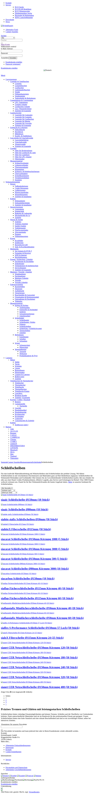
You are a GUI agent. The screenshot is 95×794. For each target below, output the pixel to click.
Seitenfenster (19, 264)
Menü (3, 75)
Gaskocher (19, 419)
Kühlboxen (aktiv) (21, 425)
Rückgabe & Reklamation (24, 15)
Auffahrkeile (19, 291)
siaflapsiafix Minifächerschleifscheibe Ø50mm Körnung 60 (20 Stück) (42, 617)
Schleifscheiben (25, 326)
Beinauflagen (20, 370)
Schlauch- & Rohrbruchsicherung (27, 171)
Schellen (22, 339)
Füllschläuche (20, 130)
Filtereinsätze (19, 159)
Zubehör (18, 218)
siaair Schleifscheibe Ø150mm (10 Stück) (25, 499)
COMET (13, 442)
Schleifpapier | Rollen (27, 322)
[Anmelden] (2, 729)
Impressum (10, 748)
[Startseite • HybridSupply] (7, 26)
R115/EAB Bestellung (23, 9)
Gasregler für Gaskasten (23, 115)
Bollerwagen (19, 377)
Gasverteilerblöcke (21, 140)
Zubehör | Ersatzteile (22, 398)
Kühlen (13, 199)
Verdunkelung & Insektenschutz (26, 266)
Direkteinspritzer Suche (23, 13)
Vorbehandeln (24, 308)
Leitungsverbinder (21, 165)
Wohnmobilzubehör (13, 182)
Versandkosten (34, 792)
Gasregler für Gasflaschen (24, 119)
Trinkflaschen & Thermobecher (21, 381)
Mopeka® (14, 450)
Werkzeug (23, 354)
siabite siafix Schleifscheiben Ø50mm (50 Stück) (29, 519)
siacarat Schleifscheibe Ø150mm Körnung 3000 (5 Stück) (35, 548)
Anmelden (13, 58)
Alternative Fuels (12, 30)
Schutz (17, 343)
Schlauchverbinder (21, 163)
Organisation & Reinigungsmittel (27, 297)
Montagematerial (16, 161)
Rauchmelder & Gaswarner (25, 295)
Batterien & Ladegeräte (23, 213)
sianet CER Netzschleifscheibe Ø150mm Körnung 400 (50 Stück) (39, 687)
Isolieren (22, 312)
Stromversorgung (16, 207)
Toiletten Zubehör (21, 224)
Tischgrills (23, 406)
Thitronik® (14, 458)
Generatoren (19, 209)
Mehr (70, 482)
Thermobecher (20, 385)
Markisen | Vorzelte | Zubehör (21, 272)
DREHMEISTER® (17, 446)
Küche (12, 238)
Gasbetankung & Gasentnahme (21, 100)
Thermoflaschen (21, 389)
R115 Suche (19, 7)
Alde (12, 429)
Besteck (18, 402)
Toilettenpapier (20, 228)
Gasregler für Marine (22, 121)
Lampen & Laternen (22, 375)
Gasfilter (13, 148)
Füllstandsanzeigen (22, 94)
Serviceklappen (20, 268)
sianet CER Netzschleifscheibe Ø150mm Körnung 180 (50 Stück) (39, 657)
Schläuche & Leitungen (18, 128)
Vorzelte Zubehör (21, 282)
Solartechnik (19, 211)
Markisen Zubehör (21, 278)
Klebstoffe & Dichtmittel (28, 310)
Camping (9, 358)
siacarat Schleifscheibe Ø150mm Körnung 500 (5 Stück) (34, 558)
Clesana (13, 439)
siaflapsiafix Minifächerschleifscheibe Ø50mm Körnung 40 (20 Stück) (42, 608)
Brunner (13, 433)
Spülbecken (19, 243)
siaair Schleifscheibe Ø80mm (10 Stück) (24, 509)
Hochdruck (19, 132)
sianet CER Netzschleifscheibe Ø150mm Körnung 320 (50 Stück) (39, 677)
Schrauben (23, 341)
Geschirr (18, 408)
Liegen (17, 368)
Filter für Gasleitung (22, 155)
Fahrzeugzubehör (16, 285)
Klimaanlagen (20, 201)
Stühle (17, 362)
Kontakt (8, 3)
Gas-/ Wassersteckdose (23, 109)
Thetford (13, 456)
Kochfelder (19, 241)
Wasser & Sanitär (16, 220)
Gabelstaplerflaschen (22, 90)
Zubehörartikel (24, 316)
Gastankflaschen (21, 86)
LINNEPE (14, 448)
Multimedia (14, 249)
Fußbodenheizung (21, 186)
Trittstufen (18, 301)
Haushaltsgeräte (20, 412)
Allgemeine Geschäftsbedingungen (18, 770)
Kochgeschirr (20, 414)
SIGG (12, 452)
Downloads (10, 20)
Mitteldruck (19, 134)
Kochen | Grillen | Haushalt (20, 400)
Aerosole (22, 352)
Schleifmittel (19, 318)
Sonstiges (18, 180)
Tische (17, 364)
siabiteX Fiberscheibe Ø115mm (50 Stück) (26, 529)
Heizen (12, 184)
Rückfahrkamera (21, 257)
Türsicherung (20, 293)
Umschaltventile (21, 142)
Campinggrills (20, 404)
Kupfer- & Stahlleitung (23, 136)
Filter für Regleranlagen (23, 151)
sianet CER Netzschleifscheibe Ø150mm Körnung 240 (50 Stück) (39, 667)
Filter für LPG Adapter (23, 157)
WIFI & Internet (21, 255)
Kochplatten (19, 416)
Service (8, 5)
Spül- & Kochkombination (24, 247)
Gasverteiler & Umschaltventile (21, 138)
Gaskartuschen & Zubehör (24, 421)
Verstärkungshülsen (22, 178)
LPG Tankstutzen (21, 102)
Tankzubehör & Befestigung (25, 98)
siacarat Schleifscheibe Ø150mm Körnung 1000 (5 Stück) (35, 539)
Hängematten (20, 372)
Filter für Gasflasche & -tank (25, 153)
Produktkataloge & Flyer (28, 356)
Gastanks (18, 84)
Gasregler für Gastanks (23, 117)
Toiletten (18, 222)
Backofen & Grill (21, 245)
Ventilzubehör (20, 96)
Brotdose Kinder (21, 395)
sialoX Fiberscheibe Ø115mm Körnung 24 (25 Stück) (32, 637)
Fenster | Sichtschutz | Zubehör (21, 259)
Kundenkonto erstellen (14, 62)
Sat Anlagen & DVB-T (23, 251)
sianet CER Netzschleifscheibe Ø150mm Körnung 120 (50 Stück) (39, 647)
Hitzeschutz (23, 347)
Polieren (22, 324)
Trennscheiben (24, 331)
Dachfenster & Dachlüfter (24, 261)
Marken (8, 427)
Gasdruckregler (15, 113)
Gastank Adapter (21, 104)
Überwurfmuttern (21, 174)
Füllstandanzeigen (21, 236)
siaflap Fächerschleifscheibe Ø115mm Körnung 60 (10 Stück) (37, 598)
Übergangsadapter (21, 167)
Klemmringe (19, 169)
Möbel (12, 360)
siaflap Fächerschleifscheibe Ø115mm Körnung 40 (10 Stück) (37, 588)
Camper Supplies (12, 32)
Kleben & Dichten (21, 305)
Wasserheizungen (21, 195)
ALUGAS (14, 431)
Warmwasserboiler (21, 192)
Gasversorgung (11, 79)
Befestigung (19, 335)
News (8, 22)
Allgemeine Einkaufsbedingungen (18, 745)
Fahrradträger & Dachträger (25, 299)
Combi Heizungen (21, 188)
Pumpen (18, 234)
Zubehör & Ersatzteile (23, 111)
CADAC (13, 435)
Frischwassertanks (21, 230)
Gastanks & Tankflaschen (19, 81)
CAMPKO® (15, 437)
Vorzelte (18, 280)
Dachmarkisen (20, 276)
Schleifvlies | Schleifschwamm (30, 328)
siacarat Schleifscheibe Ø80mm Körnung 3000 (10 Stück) (35, 568)
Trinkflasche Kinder (22, 391)
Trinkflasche (19, 387)
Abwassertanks (20, 232)
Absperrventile (20, 144)
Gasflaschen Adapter (22, 107)
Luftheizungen (20, 190)
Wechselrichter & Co (22, 215)
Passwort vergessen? (13, 64)
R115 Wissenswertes (22, 11)
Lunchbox (18, 393)
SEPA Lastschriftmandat (24, 17)
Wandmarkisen (20, 274)
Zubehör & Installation (23, 197)
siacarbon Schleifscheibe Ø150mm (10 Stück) (27, 578)
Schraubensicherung (26, 314)
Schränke (18, 366)
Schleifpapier (24, 320)
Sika (11, 454)
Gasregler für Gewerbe (23, 123)
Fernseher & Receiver (23, 253)
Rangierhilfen (20, 287)
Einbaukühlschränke (22, 203)
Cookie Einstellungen (13, 752)
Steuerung (18, 289)
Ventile (17, 92)
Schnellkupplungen (22, 176)
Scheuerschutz (24, 345)
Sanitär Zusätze (20, 226)
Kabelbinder (23, 337)
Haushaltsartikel (21, 410)
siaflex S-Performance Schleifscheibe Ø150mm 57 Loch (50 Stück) (40, 627)
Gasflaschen (19, 88)
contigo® (13, 444)
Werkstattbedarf (20, 349)
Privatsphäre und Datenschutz (16, 768)
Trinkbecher (19, 383)
